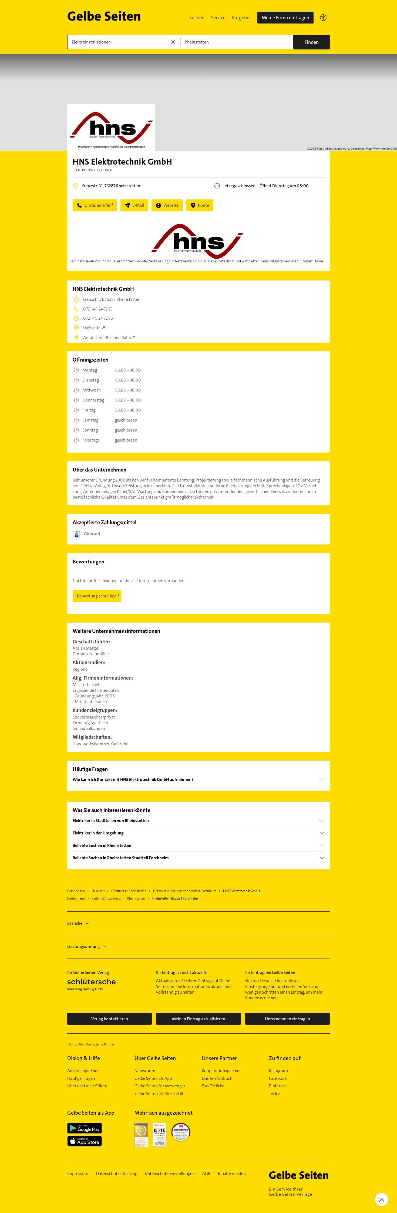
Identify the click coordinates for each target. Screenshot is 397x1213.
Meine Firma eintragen (285, 17)
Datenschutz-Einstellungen (170, 1173)
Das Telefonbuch (217, 1078)
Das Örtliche (213, 1086)
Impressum (77, 1173)
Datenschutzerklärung (116, 1173)
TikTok (275, 1093)
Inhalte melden (232, 1173)
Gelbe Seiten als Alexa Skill (158, 1093)
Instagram (278, 1071)
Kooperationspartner (221, 1071)
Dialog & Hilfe (83, 1058)
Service (218, 17)
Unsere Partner (219, 1058)
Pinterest (277, 1086)
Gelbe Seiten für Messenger (159, 1086)
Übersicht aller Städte (87, 1086)
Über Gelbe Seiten (155, 1058)
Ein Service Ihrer (290, 1192)
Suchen (196, 17)
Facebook (278, 1078)
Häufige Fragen (81, 1078)
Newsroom (144, 1071)
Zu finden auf (285, 1058)
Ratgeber (241, 17)
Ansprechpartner (83, 1071)
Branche (74, 923)
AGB (206, 1173)
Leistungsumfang (83, 946)
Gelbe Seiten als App (153, 1078)
